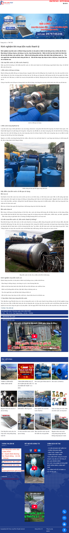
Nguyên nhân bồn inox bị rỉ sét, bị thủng (8, 410)
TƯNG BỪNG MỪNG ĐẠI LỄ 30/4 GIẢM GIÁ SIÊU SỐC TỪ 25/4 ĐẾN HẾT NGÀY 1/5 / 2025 (26, 385)
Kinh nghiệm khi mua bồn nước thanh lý (42, 410)
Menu (66, 3)
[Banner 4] (34, 26)
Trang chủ (3, 42)
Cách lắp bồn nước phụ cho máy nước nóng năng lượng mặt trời (8, 433)
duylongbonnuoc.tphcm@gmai (13, 471)
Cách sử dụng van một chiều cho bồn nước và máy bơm (60, 410)
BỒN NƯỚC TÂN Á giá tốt (25, 408)
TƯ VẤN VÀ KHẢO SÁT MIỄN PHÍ (57, 448)
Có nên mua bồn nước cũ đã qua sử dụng (26, 432)
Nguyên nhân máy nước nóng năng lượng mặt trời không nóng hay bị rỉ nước (59, 433)
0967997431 (8, 461)
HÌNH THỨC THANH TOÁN (55, 452)
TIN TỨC (10, 42)
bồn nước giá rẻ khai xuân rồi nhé (43, 382)
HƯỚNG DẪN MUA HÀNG (55, 450)
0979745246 (8, 465)
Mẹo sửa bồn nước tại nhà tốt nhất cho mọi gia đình (42, 432)
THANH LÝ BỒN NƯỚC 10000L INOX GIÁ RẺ (7, 382)
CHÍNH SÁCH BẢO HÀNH (55, 454)
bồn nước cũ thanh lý (57, 381)
